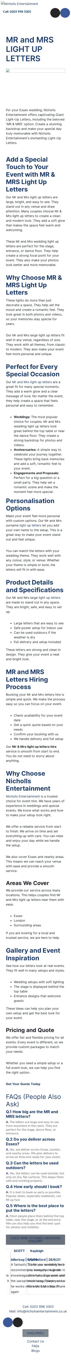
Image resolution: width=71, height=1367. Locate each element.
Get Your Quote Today (23, 1084)
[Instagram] (55, 13)
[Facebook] (65, 13)
